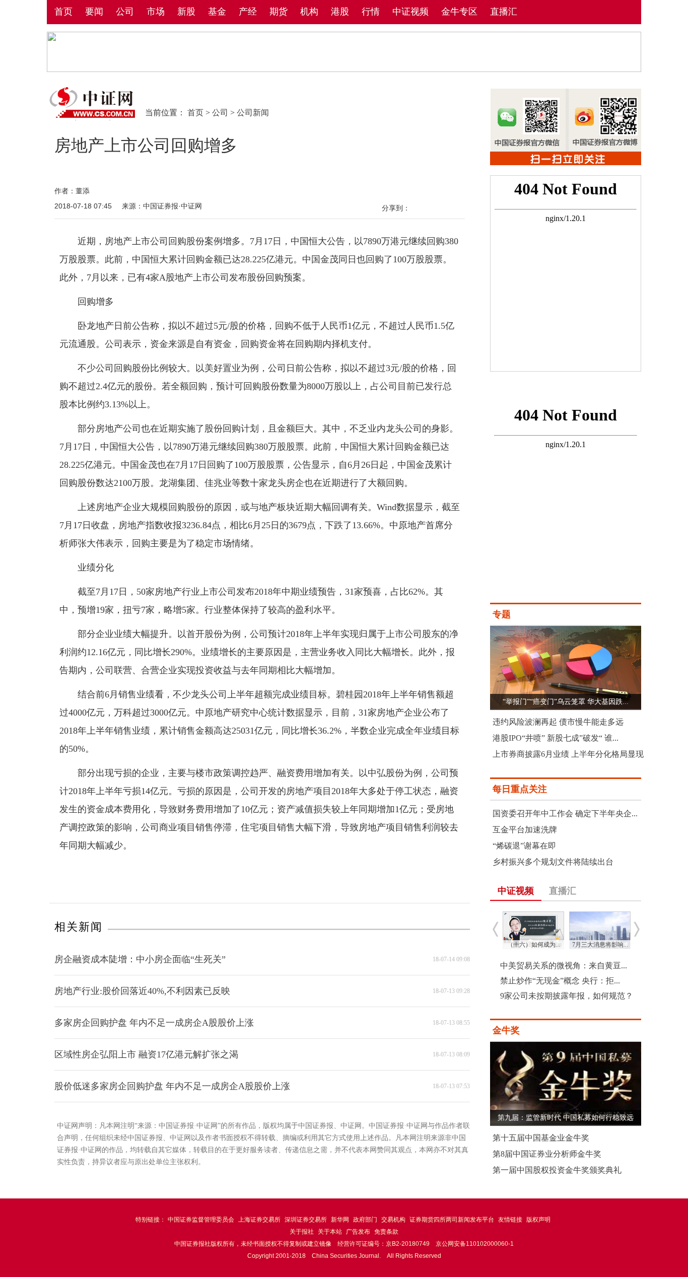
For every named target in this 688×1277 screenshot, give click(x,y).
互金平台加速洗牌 (525, 829)
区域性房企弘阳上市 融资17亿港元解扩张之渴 (146, 1054)
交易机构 (393, 1219)
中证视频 (410, 12)
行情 (371, 12)
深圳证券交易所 (306, 1219)
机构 (309, 12)
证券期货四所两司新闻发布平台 (451, 1219)
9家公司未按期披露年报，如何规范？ (566, 995)
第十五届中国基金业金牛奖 (541, 1137)
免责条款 (386, 1231)
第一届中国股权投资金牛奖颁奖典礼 (557, 1170)
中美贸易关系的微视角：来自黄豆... (563, 965)
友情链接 (510, 1219)
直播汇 (503, 12)
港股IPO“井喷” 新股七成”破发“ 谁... (555, 738)
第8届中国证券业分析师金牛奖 (547, 1154)
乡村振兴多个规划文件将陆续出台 (553, 862)
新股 (186, 12)
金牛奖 (506, 1030)
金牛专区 (459, 12)
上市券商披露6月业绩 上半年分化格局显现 (568, 754)
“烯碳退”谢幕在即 (524, 845)
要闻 (94, 12)
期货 (278, 12)
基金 (217, 12)
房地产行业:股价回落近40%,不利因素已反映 (142, 991)
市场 (156, 12)
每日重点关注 (520, 789)
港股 (340, 12)
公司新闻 (253, 112)
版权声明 (538, 1219)
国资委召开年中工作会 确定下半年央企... (565, 813)
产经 (248, 12)
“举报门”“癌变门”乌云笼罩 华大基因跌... (566, 701)
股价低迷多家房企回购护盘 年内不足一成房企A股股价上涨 (172, 1086)
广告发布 (358, 1231)
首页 (63, 12)
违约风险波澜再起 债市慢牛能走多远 (558, 722)
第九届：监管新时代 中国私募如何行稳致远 (566, 1117)
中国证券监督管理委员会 (201, 1219)
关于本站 (330, 1231)
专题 (502, 614)
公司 (125, 12)
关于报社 (302, 1231)
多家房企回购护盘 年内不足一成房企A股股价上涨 (154, 1023)
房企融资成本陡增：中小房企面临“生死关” (140, 959)
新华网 (340, 1219)
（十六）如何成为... (533, 944)
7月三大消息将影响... (600, 944)
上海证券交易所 (259, 1219)
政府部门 (365, 1219)
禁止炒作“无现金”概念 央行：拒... (560, 980)
